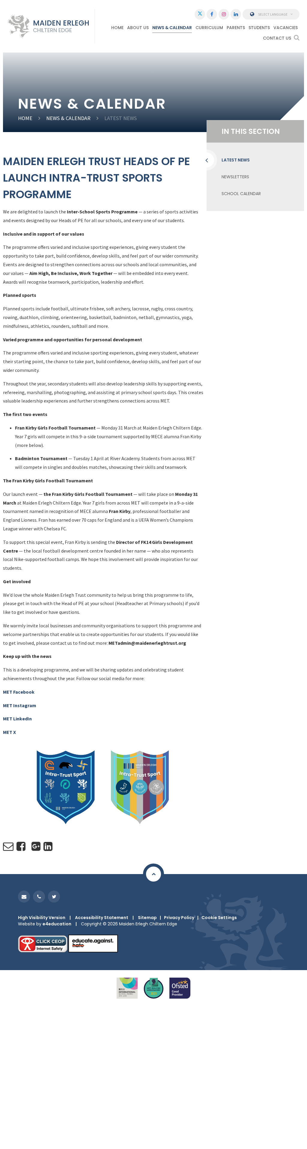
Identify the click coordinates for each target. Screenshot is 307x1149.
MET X (9, 732)
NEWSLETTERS (235, 177)
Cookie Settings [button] (219, 918)
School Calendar (241, 194)
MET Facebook (18, 692)
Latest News (120, 118)
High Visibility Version (41, 918)
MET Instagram (19, 705)
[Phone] (39, 897)
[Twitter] (200, 14)
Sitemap (147, 918)
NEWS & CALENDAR (68, 118)
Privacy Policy (179, 918)
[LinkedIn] (236, 14)
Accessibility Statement (101, 918)
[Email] (24, 897)
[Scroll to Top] (153, 874)
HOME (25, 118)
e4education (57, 924)
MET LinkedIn (17, 719)
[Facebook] (212, 14)
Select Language (273, 14)
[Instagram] (224, 14)
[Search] (297, 37)
